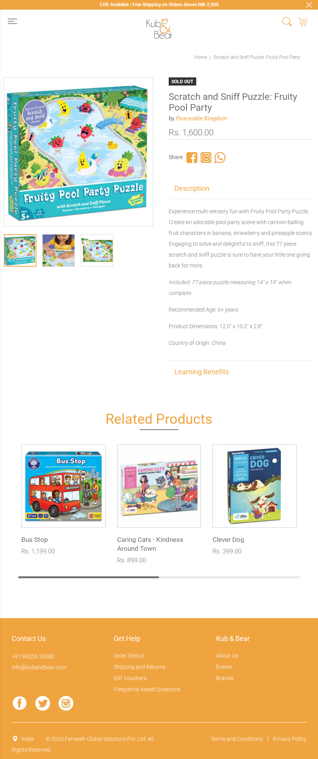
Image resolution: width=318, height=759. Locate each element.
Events (224, 667)
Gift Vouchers (130, 678)
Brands (224, 678)
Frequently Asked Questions (147, 689)
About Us (227, 656)
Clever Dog (228, 539)
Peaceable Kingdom (201, 118)
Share (176, 157)
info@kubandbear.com (39, 667)
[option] (23, 252)
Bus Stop (34, 539)
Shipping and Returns (139, 667)
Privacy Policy (289, 739)
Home (200, 57)
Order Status (129, 656)
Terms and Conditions (237, 739)
